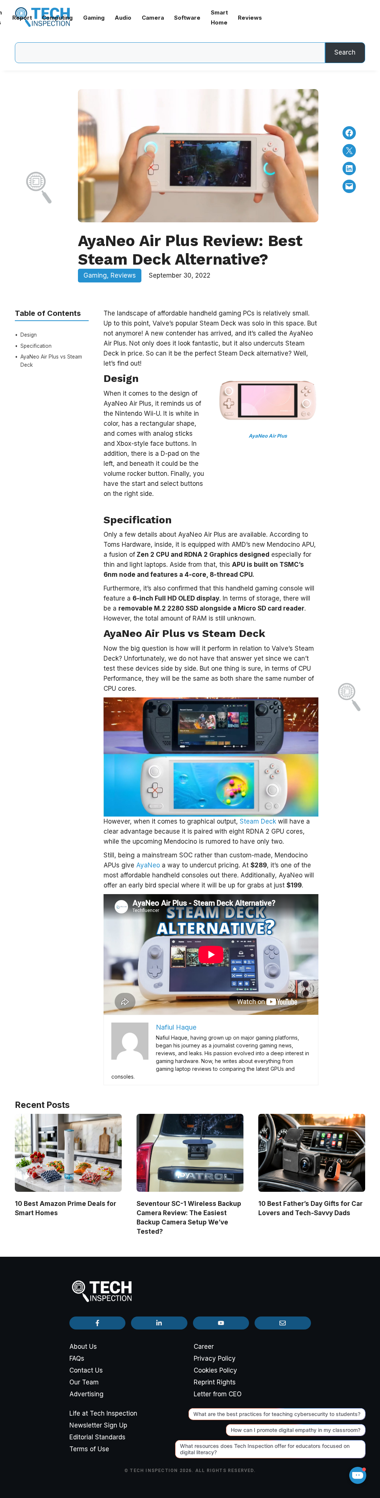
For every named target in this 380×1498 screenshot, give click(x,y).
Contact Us (86, 1370)
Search (345, 52)
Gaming (95, 275)
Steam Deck (258, 821)
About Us (83, 1346)
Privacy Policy (215, 1358)
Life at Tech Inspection (103, 1413)
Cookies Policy (215, 1370)
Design (29, 335)
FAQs (76, 1358)
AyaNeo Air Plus (268, 436)
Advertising (86, 1394)
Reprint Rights (215, 1382)
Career (204, 1346)
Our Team (84, 1382)
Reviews (123, 275)
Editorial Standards (97, 1437)
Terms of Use (89, 1449)
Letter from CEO (218, 1394)
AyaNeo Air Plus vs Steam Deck (51, 361)
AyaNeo (149, 865)
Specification (36, 346)
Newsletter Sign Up (98, 1425)
